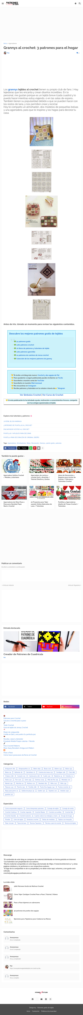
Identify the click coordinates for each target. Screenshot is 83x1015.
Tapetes (52, 791)
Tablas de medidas (48, 819)
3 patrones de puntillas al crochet (18, 425)
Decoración (35, 443)
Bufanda (18, 772)
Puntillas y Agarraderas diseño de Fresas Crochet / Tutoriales (68, 504)
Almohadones (21, 443)
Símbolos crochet (32, 819)
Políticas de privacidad (48, 1011)
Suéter (41, 791)
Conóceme (35, 1011)
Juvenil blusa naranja (13, 421)
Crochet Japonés (25, 812)
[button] (2, 3)
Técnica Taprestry (36, 823)
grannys (13, 89)
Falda (8, 780)
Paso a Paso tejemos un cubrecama (27, 903)
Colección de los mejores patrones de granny (34, 359)
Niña (54, 783)
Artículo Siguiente (74, 585)
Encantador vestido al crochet (16, 429)
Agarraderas (13, 43)
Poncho (21, 787)
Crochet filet (69, 812)
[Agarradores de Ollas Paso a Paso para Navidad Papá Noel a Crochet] (14, 493)
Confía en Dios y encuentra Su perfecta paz (20, 734)
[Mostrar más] (42, 448)
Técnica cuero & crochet (53, 823)
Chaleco (9, 776)
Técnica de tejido (70, 823)
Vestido (64, 791)
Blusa (47, 768)
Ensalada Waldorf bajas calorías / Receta (19, 741)
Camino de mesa (46, 772)
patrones (58, 443)
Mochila (19, 783)
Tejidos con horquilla (65, 819)
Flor (18, 780)
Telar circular (9, 823)
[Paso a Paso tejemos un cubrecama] (8, 905)
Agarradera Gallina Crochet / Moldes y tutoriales (14, 476)
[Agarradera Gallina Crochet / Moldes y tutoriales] (14, 466)
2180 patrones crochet (25, 345)
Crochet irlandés (10, 816)
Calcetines (30, 772)
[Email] (38, 448)
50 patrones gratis (23, 341)
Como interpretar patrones (35, 808)
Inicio (5, 43)
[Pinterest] (34, 448)
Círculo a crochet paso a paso (15, 721)
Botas (8, 772)
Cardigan (60, 772)
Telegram (61, 388)
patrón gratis (50, 443)
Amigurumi (10, 768)
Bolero (58, 768)
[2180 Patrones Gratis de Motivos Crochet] (8, 888)
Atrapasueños (24, 768)
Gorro (28, 780)
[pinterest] (46, 999)
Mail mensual (36, 383)
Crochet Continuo (11, 812)
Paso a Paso (8, 753)
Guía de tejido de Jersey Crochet (16, 728)
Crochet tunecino (25, 816)
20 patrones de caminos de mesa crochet (32, 355)
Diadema (58, 776)
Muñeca (31, 783)
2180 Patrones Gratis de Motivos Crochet (29, 886)
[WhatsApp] (30, 448)
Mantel (9, 783)
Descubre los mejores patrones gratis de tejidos (36, 333)
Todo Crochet (9, 725)
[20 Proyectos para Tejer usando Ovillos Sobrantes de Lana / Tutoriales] (41, 493)
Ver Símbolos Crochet (30, 395)
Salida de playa (28, 791)
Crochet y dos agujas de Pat (48, 375)
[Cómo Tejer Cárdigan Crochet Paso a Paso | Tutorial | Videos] (8, 897)
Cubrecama (34, 776)
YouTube (40, 381)
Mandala (66, 780)
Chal (72, 772)
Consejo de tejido (53, 808)
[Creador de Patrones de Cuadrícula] (41, 641)
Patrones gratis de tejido (45, 1007)
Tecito (60, 378)
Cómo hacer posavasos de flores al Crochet (20, 755)
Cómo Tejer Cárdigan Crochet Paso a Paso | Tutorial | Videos (36, 894)
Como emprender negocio (13, 808)
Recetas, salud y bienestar (13, 739)
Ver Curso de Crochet (52, 395)
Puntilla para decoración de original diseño (21, 437)
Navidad (42, 783)
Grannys (42, 443)
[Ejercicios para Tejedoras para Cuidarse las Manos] (8, 921)
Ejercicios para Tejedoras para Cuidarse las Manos (32, 919)
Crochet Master (40, 812)
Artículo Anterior (8, 585)
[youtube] (41, 999)
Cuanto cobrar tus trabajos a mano (45, 816)
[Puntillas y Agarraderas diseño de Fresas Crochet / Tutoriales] (68, 493)
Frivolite (7, 819)
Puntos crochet (64, 787)
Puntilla (32, 787)
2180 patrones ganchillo (25, 352)
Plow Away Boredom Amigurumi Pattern (19, 748)
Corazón (21, 776)
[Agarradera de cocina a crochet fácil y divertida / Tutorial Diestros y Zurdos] (41, 466)
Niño (63, 783)
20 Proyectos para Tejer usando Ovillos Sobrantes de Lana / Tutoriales (41, 504)
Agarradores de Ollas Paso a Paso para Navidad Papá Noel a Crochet (14, 504)
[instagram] (50, 999)
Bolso (68, 768)
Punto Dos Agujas (47, 787)
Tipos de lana (21, 823)
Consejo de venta (68, 808)
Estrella (69, 776)
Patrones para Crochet (12, 718)
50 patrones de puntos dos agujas (26, 911)
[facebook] (32, 999)
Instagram (32, 386)
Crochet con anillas (55, 812)
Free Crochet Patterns (12, 746)
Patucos (9, 787)
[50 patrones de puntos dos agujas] (8, 913)
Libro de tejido (18, 819)
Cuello (46, 776)
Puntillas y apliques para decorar (17, 433)
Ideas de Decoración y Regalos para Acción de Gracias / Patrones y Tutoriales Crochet (67, 478)
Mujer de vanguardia (11, 732)
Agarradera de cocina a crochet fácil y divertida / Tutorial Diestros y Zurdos (40, 477)
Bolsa (28, 443)
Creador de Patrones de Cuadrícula (23, 654)
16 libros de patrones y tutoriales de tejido (32, 348)
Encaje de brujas (66, 816)
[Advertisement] (41, 24)
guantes (9, 794)
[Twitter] (37, 999)
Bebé (36, 768)
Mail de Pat (53, 780)
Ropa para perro (11, 791)
